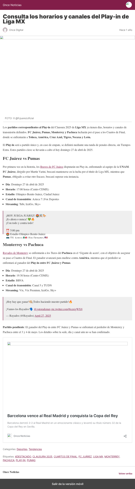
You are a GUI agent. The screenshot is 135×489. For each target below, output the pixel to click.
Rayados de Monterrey (15, 253)
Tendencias (35, 449)
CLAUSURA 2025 (42, 456)
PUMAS (31, 460)
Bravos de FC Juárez (51, 166)
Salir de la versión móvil (67, 484)
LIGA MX (98, 456)
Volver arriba (125, 473)
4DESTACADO (23, 456)
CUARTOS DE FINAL (65, 456)
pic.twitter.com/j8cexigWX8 (66, 309)
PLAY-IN (20, 460)
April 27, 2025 (43, 315)
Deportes (22, 449)
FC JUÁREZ (85, 456)
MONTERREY (112, 456)
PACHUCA (8, 460)
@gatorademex (42, 309)
